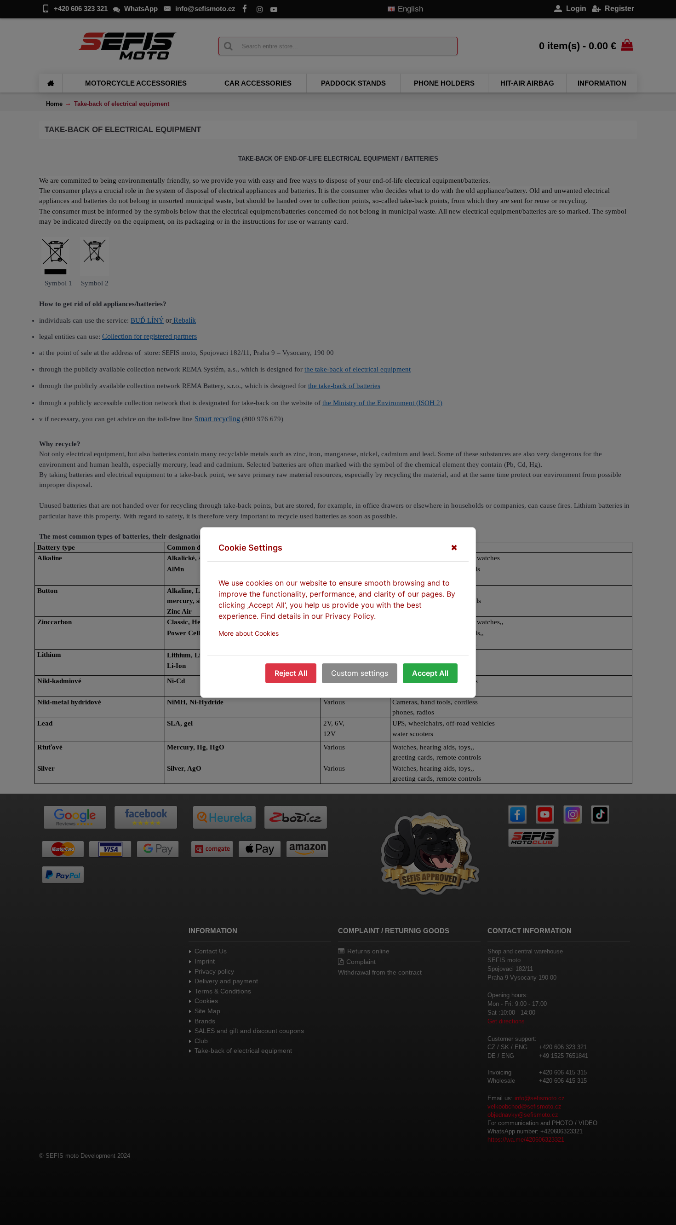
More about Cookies (248, 633)
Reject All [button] (291, 673)
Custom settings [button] (359, 673)
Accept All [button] (430, 673)
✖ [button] (454, 547)
